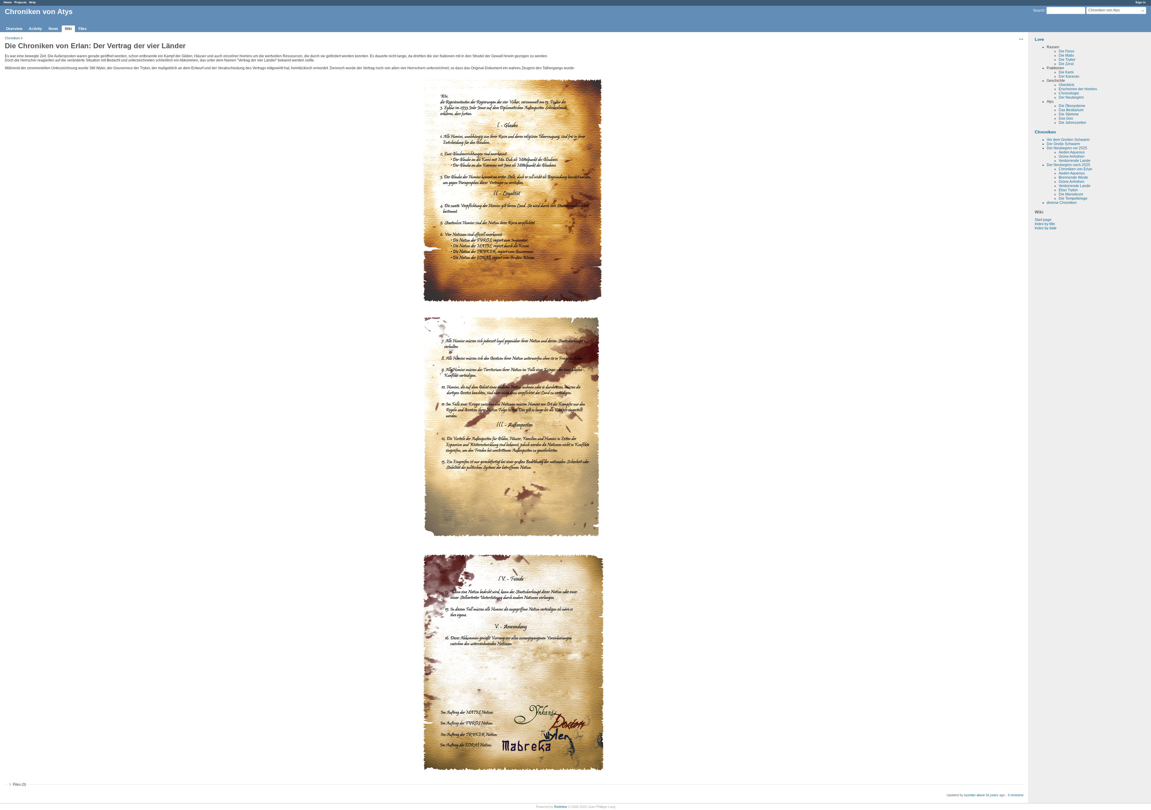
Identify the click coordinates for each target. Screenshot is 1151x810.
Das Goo (1066, 118)
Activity (35, 29)
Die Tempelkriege (1073, 198)
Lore (1039, 39)
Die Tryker (1067, 60)
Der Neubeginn (1071, 97)
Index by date (1046, 228)
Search (1039, 10)
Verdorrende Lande (1074, 161)
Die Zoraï (1066, 64)
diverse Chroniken (1062, 203)
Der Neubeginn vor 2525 (1067, 148)
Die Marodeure (1071, 194)
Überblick (1066, 85)
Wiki (68, 29)
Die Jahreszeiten (1072, 123)
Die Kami (1066, 72)
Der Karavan (1069, 76)
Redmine (560, 807)
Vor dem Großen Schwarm (1068, 140)
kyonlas (970, 795)
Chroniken (1045, 132)
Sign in (1140, 2)
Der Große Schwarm (1063, 144)
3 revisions (1016, 795)
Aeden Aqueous (1072, 152)
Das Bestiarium (1071, 110)
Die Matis (1066, 55)
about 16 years (987, 795)
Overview (14, 29)
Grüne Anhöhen (1071, 156)
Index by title (1045, 224)
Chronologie (1069, 93)
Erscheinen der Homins (1078, 89)
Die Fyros (1066, 51)
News (53, 29)
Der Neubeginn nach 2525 (1068, 165)
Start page (1043, 220)
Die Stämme (1069, 114)
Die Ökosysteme (1072, 106)
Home (8, 2)
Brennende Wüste (1073, 177)
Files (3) (19, 784)
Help (32, 2)
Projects (20, 2)
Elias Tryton (1068, 190)
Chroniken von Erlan (1075, 169)
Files (83, 29)
